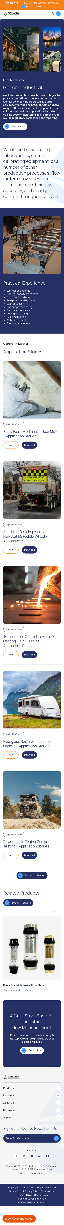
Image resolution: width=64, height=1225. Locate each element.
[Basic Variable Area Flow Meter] (32, 954)
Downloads (9, 1110)
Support (8, 1117)
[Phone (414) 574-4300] (23, 6)
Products (8, 1088)
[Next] (59, 911)
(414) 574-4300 (34, 6)
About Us (8, 1102)
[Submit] (56, 1138)
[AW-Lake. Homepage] (11, 13)
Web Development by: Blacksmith (32, 1202)
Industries (9, 1095)
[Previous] (55, 911)
